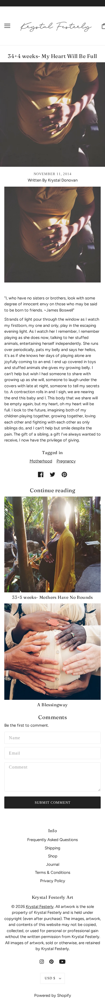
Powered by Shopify (52, 995)
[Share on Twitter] (52, 474)
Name (14, 737)
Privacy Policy (52, 880)
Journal (52, 864)
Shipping (52, 848)
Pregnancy (66, 461)
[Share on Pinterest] (64, 474)
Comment (19, 768)
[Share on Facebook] (41, 474)
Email (15, 752)
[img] (42, 961)
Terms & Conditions (52, 872)
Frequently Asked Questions (52, 839)
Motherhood (41, 461)
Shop (52, 856)
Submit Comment (53, 802)
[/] (56, 25)
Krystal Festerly (40, 906)
